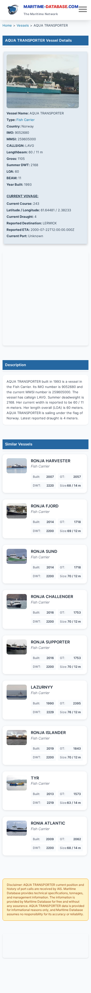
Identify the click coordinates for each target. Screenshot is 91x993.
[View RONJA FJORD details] (17, 510)
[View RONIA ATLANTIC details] (17, 828)
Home (7, 25)
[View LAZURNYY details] (17, 692)
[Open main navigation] (83, 10)
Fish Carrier (25, 120)
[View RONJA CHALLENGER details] (17, 601)
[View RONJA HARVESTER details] (17, 465)
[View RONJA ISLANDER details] (17, 737)
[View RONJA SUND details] (17, 556)
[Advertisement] (45, 944)
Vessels (23, 25)
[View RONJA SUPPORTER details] (17, 646)
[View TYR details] (17, 782)
